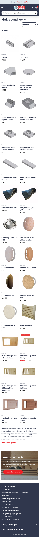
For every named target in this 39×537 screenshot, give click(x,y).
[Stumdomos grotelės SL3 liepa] (29, 372)
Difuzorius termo (7, 296)
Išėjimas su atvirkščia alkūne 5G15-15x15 (28, 118)
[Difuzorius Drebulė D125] (10, 312)
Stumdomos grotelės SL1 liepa (28, 357)
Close (19, 524)
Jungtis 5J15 (24, 57)
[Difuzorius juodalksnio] (29, 254)
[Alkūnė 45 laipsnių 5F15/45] (10, 71)
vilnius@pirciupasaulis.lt (9, 507)
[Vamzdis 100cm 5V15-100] (29, 164)
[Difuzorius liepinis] (10, 254)
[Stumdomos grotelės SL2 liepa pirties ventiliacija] (10, 372)
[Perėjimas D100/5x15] (10, 194)
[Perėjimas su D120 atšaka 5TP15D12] (29, 134)
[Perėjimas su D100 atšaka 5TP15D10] (10, 134)
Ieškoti (36, 13)
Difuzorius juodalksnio (28, 268)
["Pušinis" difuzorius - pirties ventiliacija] (29, 224)
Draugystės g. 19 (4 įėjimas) (11, 514)
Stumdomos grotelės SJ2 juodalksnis (9, 357)
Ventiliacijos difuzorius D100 (9, 239)
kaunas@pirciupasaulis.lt (10, 519)
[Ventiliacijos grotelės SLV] (10, 404)
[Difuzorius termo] (10, 282)
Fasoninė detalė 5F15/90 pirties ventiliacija (26, 87)
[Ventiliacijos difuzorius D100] (10, 224)
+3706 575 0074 (22, 2)
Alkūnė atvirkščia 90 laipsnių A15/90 (8, 118)
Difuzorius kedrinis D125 (27, 297)
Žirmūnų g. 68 (6, 502)
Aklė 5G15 (4, 57)
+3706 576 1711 (6, 517)
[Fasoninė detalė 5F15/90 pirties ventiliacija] (29, 71)
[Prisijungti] (33, 7)
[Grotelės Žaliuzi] (29, 312)
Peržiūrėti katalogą (2, 7)
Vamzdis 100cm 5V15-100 (28, 179)
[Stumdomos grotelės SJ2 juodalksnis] (10, 342)
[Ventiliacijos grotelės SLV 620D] (29, 404)
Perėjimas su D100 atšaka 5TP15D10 (8, 149)
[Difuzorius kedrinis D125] (29, 282)
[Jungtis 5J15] (29, 43)
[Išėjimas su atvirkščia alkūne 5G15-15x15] (29, 103)
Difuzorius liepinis (7, 268)
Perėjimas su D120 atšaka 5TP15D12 (27, 149)
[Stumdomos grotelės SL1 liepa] (29, 342)
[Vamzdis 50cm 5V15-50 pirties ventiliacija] (10, 164)
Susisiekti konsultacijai (13, 472)
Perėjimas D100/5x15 (9, 208)
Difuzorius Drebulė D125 (8, 327)
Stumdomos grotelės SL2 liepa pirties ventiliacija (9, 388)
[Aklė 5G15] (10, 43)
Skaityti (8, 443)
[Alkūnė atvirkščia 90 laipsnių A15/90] (10, 103)
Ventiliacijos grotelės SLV (9, 419)
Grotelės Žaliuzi (26, 326)
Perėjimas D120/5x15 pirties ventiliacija (27, 209)
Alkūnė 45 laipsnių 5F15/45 (8, 86)
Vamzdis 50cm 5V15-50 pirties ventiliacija (9, 179)
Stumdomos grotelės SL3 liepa (28, 387)
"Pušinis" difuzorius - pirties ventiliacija (28, 239)
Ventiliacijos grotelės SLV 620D (28, 419)
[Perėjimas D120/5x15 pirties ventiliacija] (29, 194)
